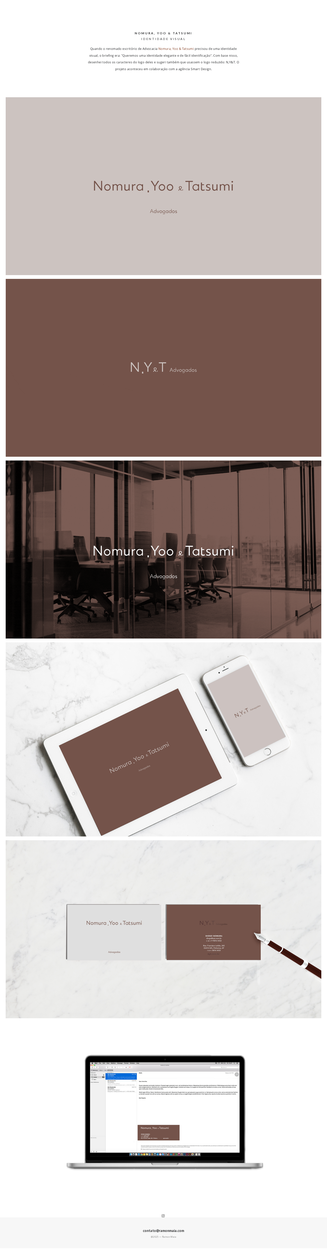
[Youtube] (164, 1216)
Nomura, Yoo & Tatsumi (176, 49)
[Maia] (10, 10)
